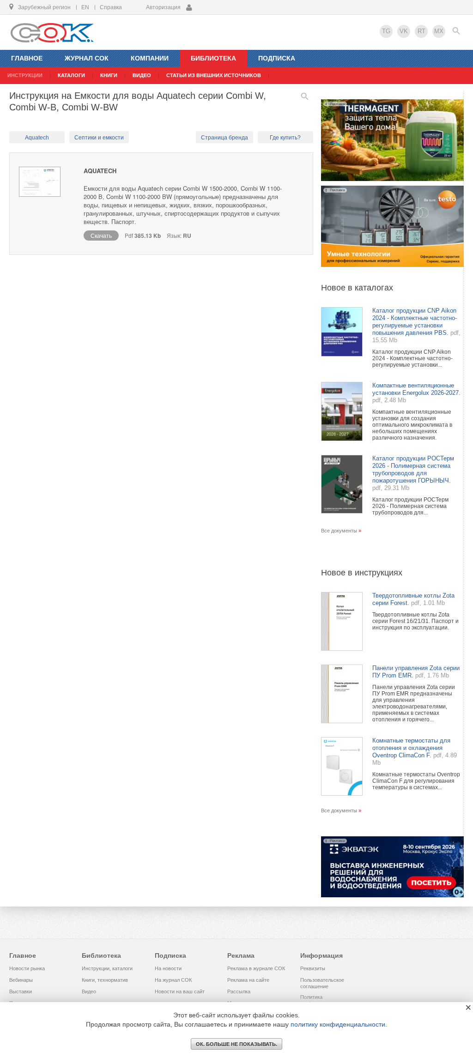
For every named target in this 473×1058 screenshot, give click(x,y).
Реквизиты (312, 968)
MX (438, 31)
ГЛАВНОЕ (26, 58)
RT (421, 31)
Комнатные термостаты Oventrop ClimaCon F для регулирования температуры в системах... (416, 781)
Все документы (339, 530)
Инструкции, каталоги (107, 968)
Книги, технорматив (105, 980)
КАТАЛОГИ (71, 75)
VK (404, 31)
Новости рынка (27, 968)
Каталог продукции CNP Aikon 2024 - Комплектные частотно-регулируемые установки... (412, 358)
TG (386, 31)
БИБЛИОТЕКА (213, 58)
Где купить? (285, 137)
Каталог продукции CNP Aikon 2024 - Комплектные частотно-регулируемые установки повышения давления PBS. (414, 321)
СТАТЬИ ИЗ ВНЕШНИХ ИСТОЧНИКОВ (213, 75)
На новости (168, 968)
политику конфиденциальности (338, 1024)
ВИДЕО (142, 75)
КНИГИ (108, 75)
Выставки (20, 991)
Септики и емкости (99, 137)
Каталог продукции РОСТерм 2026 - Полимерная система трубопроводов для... (410, 506)
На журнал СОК (173, 980)
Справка (111, 7)
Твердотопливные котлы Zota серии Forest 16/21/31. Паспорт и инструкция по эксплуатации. (415, 621)
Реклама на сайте (248, 980)
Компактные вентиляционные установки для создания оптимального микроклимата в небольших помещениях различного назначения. (412, 425)
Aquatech (37, 137)
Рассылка (238, 991)
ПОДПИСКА (276, 58)
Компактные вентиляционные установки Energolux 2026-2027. (416, 389)
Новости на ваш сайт (180, 991)
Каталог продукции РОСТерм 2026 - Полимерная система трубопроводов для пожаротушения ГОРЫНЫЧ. (413, 469)
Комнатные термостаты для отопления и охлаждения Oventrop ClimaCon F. (411, 748)
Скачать (101, 235)
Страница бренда (224, 137)
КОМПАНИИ (150, 58)
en (85, 7)
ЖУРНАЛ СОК (87, 58)
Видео (89, 991)
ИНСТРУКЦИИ (24, 75)
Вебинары (21, 980)
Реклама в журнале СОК (256, 968)
